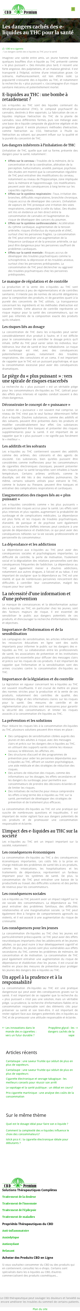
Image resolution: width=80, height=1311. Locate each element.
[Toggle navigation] (73, 9)
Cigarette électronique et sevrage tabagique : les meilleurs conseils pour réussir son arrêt (36, 1080)
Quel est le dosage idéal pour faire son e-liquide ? (37, 1124)
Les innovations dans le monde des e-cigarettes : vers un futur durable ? (21, 1031)
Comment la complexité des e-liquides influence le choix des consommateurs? (37, 1132)
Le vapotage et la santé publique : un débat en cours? (39, 1087)
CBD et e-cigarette (14, 48)
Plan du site (40, 1309)
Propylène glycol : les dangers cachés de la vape (61, 1031)
